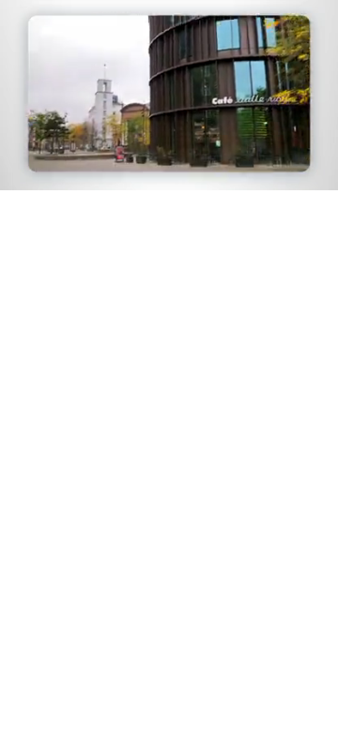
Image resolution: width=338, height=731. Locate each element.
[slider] (169, 149)
